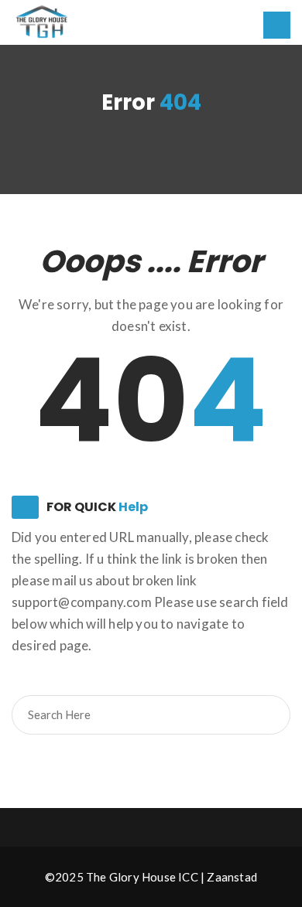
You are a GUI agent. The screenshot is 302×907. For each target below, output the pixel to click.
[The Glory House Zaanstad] (43, 21)
